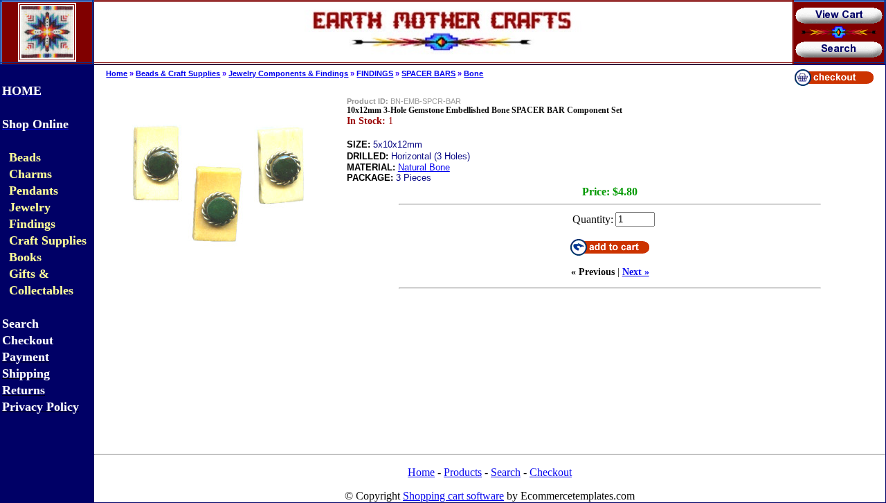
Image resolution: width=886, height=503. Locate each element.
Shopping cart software (453, 496)
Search (506, 472)
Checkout (551, 472)
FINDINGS (374, 73)
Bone (473, 73)
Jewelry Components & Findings (288, 73)
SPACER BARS (428, 73)
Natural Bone (424, 167)
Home (116, 73)
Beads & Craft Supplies (178, 73)
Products (463, 472)
